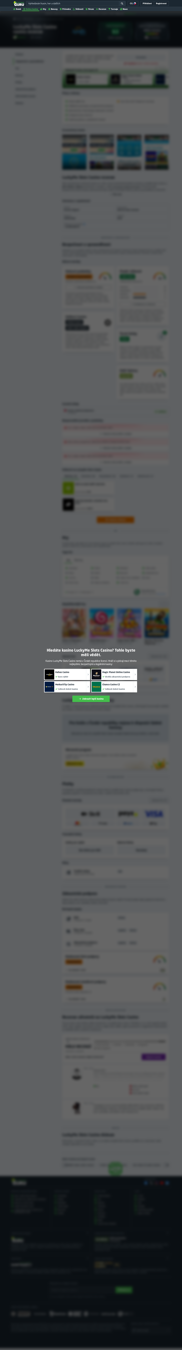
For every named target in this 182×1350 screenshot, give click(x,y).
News (125, 9)
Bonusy (54, 9)
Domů (18, 9)
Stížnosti (79, 9)
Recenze (102, 9)
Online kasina (32, 9)
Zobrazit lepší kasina (93, 698)
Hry (44, 9)
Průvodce (66, 9)
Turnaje (114, 9)
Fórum (91, 9)
